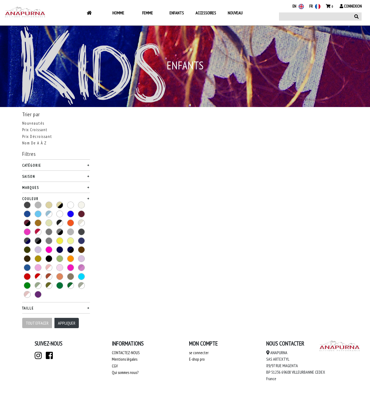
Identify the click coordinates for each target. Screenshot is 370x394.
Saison (28, 176)
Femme (147, 12)
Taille (28, 308)
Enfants (177, 12)
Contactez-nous (126, 352)
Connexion (352, 6)
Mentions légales (124, 359)
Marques (30, 187)
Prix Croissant (35, 129)
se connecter (199, 352)
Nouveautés (33, 123)
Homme (118, 12)
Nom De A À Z (34, 143)
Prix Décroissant (37, 136)
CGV (115, 366)
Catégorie (31, 165)
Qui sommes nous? (125, 372)
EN (295, 6)
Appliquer (66, 323)
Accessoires (206, 12)
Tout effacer (37, 323)
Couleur (30, 198)
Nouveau (235, 12)
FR (311, 6)
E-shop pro (197, 359)
